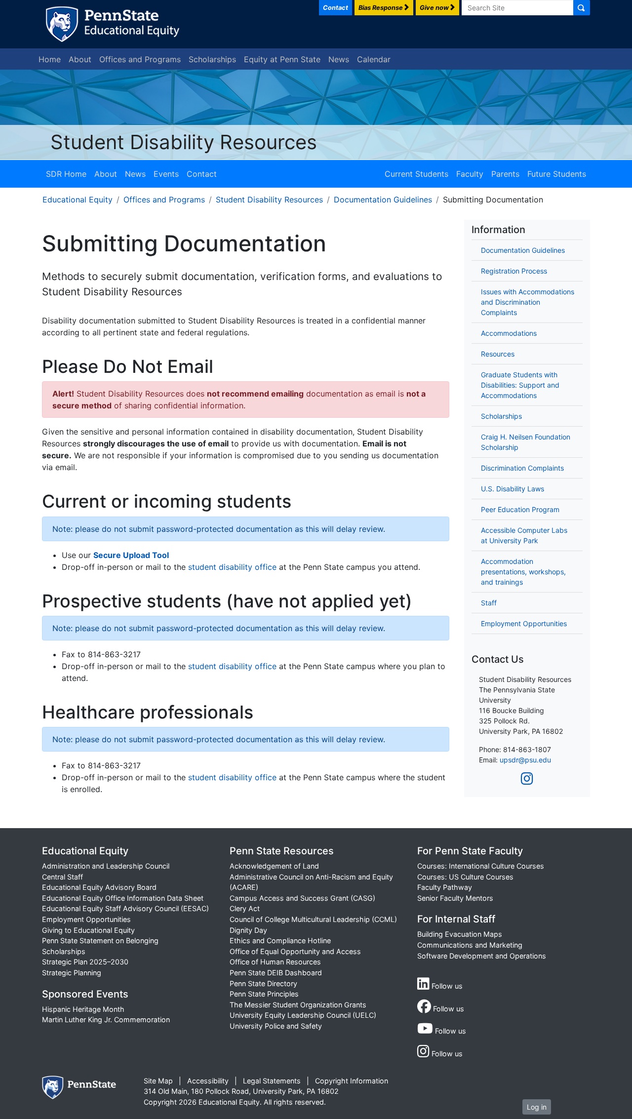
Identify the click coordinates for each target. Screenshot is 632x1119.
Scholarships (212, 59)
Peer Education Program (520, 509)
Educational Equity (77, 199)
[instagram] (527, 778)
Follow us (446, 986)
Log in (537, 1107)
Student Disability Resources (183, 142)
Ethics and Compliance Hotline (280, 940)
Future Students (556, 174)
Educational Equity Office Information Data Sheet (122, 898)
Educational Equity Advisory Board (99, 887)
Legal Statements (272, 1081)
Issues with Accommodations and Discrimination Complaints (527, 302)
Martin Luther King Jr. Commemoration (106, 1019)
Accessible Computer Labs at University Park (524, 535)
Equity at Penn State (282, 59)
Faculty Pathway (444, 887)
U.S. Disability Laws (512, 488)
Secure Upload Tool (131, 555)
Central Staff (62, 877)
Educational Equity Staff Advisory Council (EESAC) (125, 908)
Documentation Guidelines (383, 199)
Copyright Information (351, 1081)
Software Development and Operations (481, 956)
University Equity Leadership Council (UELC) (303, 1015)
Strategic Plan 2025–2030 (85, 962)
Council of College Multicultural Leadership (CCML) (313, 919)
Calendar (374, 59)
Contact (202, 174)
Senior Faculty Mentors (455, 898)
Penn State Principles (264, 994)
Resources (497, 354)
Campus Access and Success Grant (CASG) (302, 898)
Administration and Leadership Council (105, 866)
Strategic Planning (71, 972)
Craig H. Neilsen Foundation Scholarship (525, 442)
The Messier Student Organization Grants (298, 1004)
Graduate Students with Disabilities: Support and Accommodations (520, 385)
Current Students (416, 174)
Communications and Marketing (469, 945)
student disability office (232, 567)
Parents (505, 174)
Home (50, 59)
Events (166, 174)
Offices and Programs (140, 59)
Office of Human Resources (275, 962)
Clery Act (245, 908)
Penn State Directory (263, 983)
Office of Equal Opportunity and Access (295, 951)
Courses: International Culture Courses (480, 866)
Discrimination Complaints (522, 468)
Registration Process (514, 271)
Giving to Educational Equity (88, 930)
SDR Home (66, 174)
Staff (489, 603)
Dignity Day (248, 930)
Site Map (158, 1081)
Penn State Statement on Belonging (100, 940)
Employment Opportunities (524, 623)
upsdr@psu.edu (525, 760)
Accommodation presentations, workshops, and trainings (523, 571)
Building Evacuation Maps (459, 934)
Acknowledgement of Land (274, 866)
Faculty (469, 174)
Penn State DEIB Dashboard (276, 972)
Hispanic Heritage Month (83, 1009)
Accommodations (509, 333)
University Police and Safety (276, 1026)
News (338, 59)
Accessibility (208, 1081)
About (80, 59)
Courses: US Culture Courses (465, 877)
